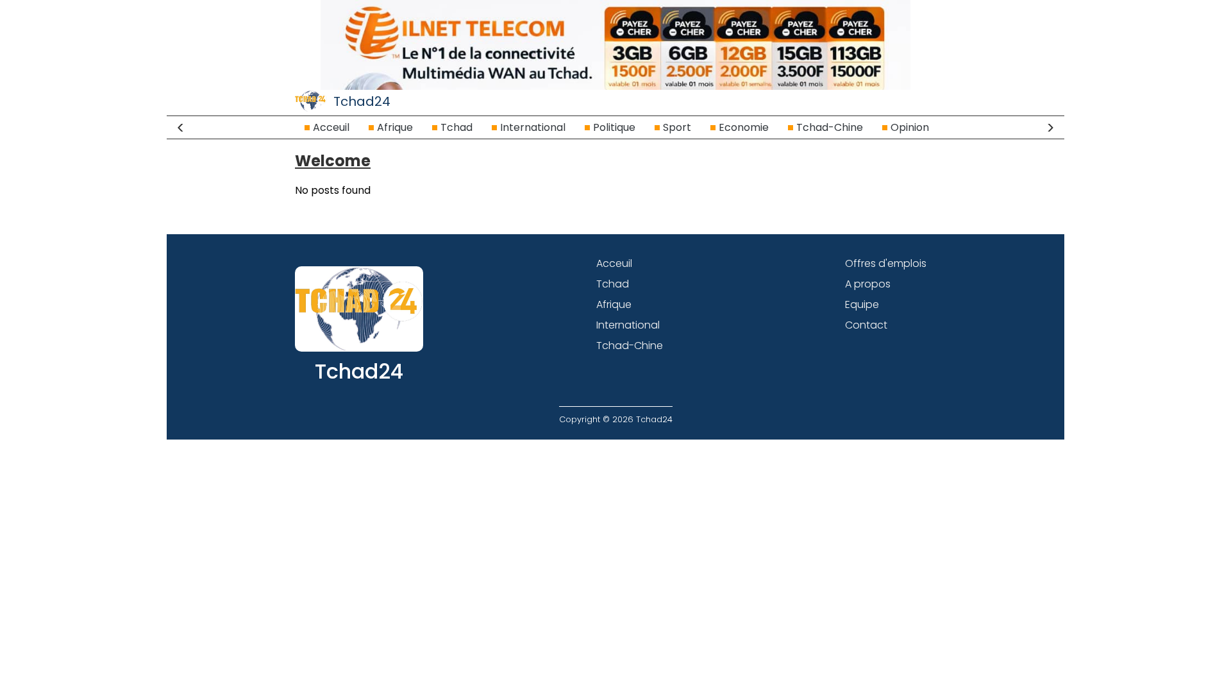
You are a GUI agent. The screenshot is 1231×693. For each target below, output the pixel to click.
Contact (866, 325)
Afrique (395, 127)
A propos (868, 284)
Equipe (862, 304)
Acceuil (331, 127)
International (532, 127)
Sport (677, 127)
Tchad (456, 127)
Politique (614, 127)
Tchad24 (361, 101)
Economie (744, 127)
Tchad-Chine (829, 127)
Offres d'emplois (885, 263)
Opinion (910, 127)
